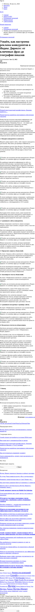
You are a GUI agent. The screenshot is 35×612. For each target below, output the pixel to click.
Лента (5, 7)
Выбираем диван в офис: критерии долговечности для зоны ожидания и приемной (16, 557)
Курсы (5, 582)
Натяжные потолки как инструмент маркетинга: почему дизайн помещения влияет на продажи (17, 524)
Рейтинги (20, 583)
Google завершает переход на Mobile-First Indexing (16, 490)
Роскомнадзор (4, 586)
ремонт (21, 591)
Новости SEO (8, 16)
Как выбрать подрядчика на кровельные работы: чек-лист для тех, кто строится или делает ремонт (16, 514)
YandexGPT (2, 580)
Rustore (2, 578)
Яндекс (12, 585)
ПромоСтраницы (10, 583)
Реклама (25, 583)
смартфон (25, 591)
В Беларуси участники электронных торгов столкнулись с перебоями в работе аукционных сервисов (15, 499)
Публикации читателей (11, 18)
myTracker (29, 575)
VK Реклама (20, 578)
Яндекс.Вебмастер (21, 586)
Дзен (16, 580)
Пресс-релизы (3, 583)
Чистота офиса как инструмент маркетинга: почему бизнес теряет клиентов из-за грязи (16, 519)
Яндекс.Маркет (20, 588)
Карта (5, 9)
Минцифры (18, 582)
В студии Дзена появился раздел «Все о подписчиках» (16, 476)
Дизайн (21, 580)
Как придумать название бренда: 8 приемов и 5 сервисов (17, 482)
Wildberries (28, 578)
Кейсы (2, 582)
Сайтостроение (8, 21)
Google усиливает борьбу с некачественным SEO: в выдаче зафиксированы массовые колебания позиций (17, 533)
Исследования (29, 580)
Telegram (10, 578)
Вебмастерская (8, 20)
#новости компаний (21, 572)
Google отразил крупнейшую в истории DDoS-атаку (16, 437)
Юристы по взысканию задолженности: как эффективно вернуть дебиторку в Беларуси (14, 510)
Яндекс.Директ (6, 589)
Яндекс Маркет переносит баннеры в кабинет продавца (17, 473)
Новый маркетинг (5, 24)
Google (14, 575)
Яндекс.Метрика (3, 591)
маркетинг (15, 591)
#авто (1, 573)
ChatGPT (7, 575)
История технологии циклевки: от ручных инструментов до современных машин (13, 561)
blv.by (2, 12)
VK (14, 578)
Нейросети (25, 582)
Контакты (7, 5)
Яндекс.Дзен (29, 586)
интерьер (10, 591)
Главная (6, 15)
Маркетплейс (11, 582)
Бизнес (11, 580)
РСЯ (17, 583)
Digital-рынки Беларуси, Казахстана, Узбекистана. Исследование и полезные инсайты (16, 566)
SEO (6, 578)
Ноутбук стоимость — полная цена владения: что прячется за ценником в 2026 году (15, 505)
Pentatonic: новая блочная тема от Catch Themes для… (16, 479)
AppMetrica (2, 575)
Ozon (33, 575)
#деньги (5, 573)
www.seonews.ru (30, 417)
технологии (4, 593)
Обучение (30, 582)
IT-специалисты (22, 575)
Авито (7, 580)
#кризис (10, 573)
